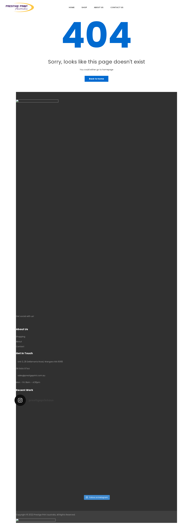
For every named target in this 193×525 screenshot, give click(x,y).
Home (71, 7)
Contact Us (116, 7)
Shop (84, 7)
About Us (98, 7)
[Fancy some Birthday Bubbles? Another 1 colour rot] (159, 430)
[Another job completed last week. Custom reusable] (76, 465)
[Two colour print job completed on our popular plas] (117, 467)
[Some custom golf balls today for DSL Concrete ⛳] (35, 423)
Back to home (96, 78)
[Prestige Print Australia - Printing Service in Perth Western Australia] (20, 7)
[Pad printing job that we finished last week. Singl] (117, 421)
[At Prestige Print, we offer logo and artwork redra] (35, 473)
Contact (20, 346)
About (19, 341)
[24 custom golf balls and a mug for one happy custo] (76, 421)
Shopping (20, 336)
